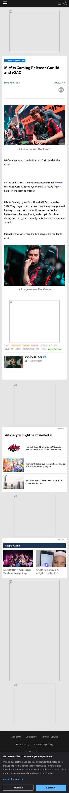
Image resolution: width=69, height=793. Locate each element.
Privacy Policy (22, 744)
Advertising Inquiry (43, 744)
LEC (50, 345)
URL (61, 89)
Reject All (18, 787)
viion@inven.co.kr (35, 360)
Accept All (51, 787)
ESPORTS (26, 345)
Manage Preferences (13, 779)
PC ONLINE (35, 345)
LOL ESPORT (9, 349)
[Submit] (34, 90)
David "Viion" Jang (33, 357)
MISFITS (18, 349)
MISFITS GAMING (28, 349)
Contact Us (31, 736)
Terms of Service (50, 736)
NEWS (7, 345)
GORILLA (44, 345)
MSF (37, 349)
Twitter (58, 182)
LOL (55, 345)
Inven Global (18, 3)
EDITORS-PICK (16, 345)
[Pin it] (48, 90)
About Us (16, 736)
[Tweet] (8, 90)
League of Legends (54, 349)
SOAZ (44, 349)
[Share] (21, 90)
